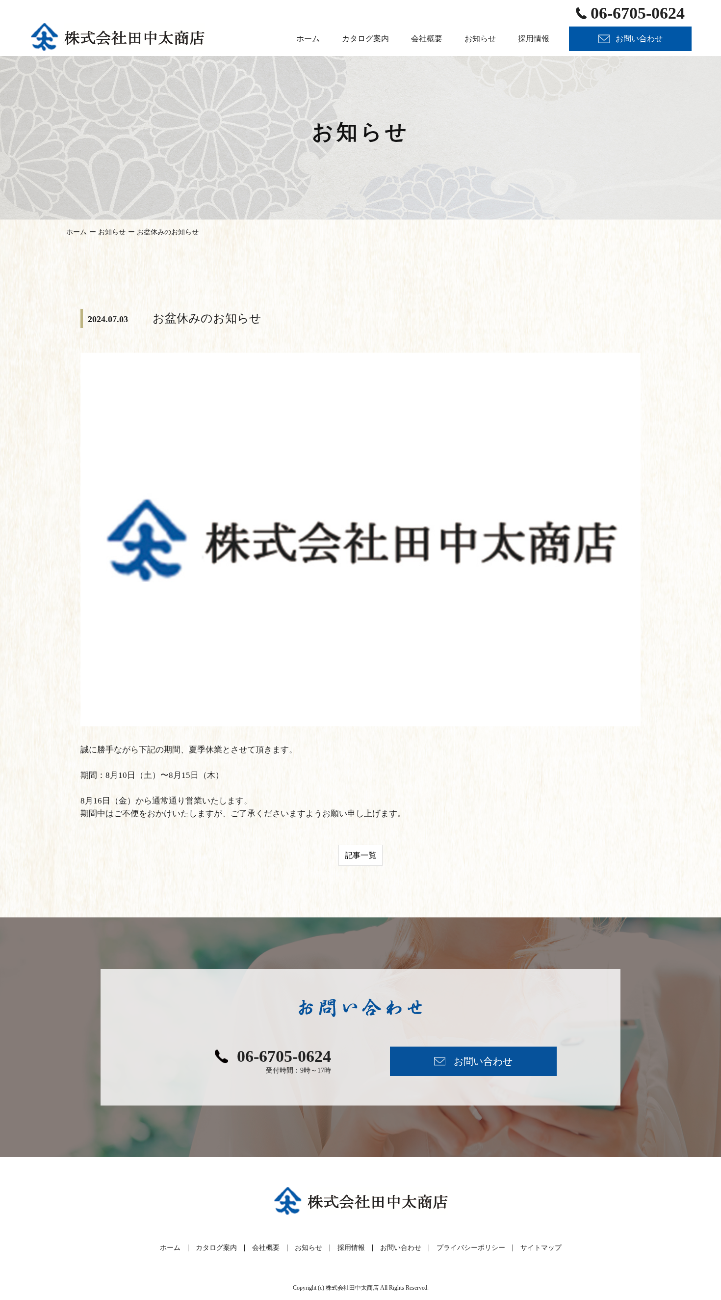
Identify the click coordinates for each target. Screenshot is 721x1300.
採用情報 (351, 1247)
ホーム (76, 232)
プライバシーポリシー (471, 1247)
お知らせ (112, 232)
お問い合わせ (400, 1247)
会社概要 (266, 1247)
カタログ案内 (216, 1247)
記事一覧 (360, 855)
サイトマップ (541, 1247)
